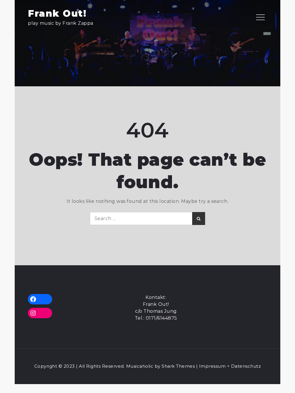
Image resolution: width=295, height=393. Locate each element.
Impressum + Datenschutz (230, 366)
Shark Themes (179, 366)
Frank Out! (57, 13)
